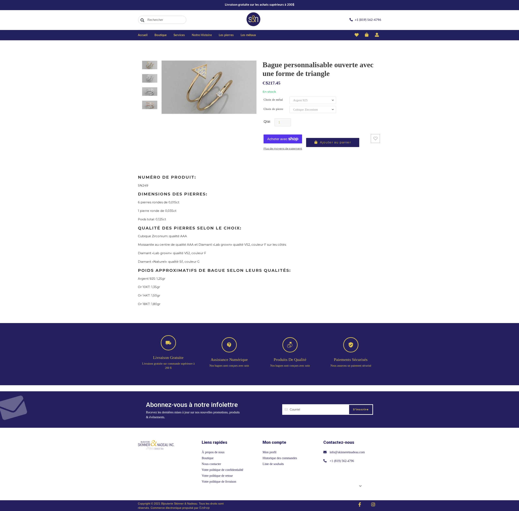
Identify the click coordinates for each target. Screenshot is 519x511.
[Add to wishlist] (375, 138)
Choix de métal (273, 99)
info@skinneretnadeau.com (347, 452)
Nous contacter (211, 464)
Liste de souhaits (273, 464)
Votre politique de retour (217, 475)
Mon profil (269, 452)
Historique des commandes (280, 458)
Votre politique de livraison (219, 481)
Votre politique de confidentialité (222, 470)
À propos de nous (213, 452)
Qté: (267, 122)
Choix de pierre (273, 109)
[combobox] (162, 20)
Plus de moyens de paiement (283, 148)
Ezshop (204, 508)
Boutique (207, 458)
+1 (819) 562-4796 (342, 461)
